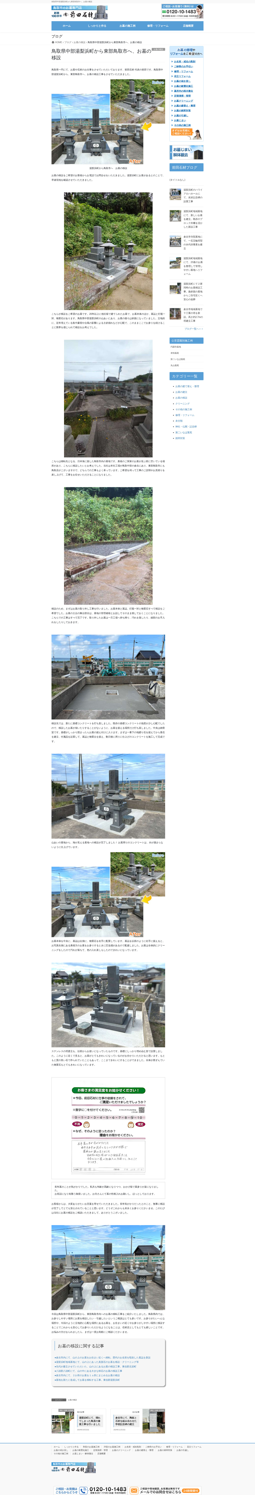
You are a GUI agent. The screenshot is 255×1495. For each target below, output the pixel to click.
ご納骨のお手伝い (153, 1447)
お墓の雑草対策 (165, 1450)
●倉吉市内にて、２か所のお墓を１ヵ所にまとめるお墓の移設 (87, 1375)
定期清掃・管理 (100, 1450)
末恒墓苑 (175, 353)
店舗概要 (101, 1453)
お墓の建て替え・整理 (187, 386)
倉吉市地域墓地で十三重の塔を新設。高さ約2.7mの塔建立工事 (193, 315)
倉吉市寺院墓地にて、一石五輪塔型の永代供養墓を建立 (193, 242)
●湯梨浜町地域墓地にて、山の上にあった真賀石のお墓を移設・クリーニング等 (97, 1362)
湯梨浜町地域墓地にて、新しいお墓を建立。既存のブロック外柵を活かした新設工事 (193, 219)
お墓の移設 (72, 1400)
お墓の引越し (182, 1450)
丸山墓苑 (175, 365)
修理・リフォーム (184, 415)
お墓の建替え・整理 (144, 1450)
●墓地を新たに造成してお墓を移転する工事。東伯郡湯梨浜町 (87, 1380)
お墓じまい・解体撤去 (82, 1453)
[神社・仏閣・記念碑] (63, 1417)
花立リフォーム (194, 1447)
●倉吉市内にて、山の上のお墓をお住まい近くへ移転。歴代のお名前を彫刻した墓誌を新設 (103, 1357)
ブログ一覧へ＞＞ (194, 329)
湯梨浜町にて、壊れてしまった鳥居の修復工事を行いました (89, 1421)
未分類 (179, 421)
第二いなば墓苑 (178, 359)
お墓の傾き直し (61, 1450)
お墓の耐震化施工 (80, 1450)
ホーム (57, 1447)
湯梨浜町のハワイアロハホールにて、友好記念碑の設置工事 (193, 196)
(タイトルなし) (177, 180)
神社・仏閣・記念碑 (186, 426)
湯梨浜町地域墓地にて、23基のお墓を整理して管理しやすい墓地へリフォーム (193, 266)
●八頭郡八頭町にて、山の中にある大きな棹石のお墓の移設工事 (88, 1371)
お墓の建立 (181, 392)
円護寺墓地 (176, 347)
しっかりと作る (71, 1447)
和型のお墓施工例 (91, 1447)
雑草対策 (180, 438)
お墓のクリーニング (121, 1450)
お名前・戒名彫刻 (133, 1447)
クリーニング (182, 403)
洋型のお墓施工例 (112, 1447)
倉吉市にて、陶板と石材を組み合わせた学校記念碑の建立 (126, 1421)
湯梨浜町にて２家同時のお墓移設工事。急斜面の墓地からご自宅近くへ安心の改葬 (193, 292)
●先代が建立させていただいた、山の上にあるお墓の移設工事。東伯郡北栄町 (95, 1366)
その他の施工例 (183, 409)
